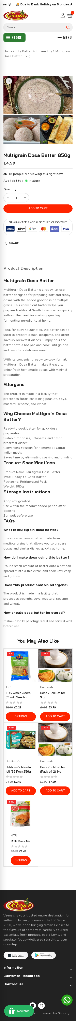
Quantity (9, 189)
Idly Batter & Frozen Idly (34, 51)
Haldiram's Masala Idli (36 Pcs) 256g (18, 769)
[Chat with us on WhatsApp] (67, 1001)
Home (8, 51)
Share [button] (14, 243)
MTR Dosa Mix (21, 841)
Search (68, 27)
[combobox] (38, 27)
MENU (67, 37)
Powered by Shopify (54, 1013)
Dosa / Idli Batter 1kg (52, 695)
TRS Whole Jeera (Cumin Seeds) (18, 695)
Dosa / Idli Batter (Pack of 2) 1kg (52, 769)
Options (21, 716)
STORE (17, 37)
